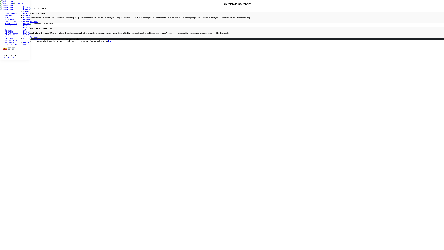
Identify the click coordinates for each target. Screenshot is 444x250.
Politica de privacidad (27, 43)
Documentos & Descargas (10, 29)
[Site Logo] (6, 1)
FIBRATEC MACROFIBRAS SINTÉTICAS (11, 40)
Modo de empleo (11, 22)
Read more (34, 22)
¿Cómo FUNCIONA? (10, 18)
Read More (112, 41)
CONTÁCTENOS (12, 44)
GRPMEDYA (9, 57)
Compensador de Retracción (11, 14)
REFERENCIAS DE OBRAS (11, 25)
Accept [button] (105, 41)
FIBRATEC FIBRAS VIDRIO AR (11, 34)
